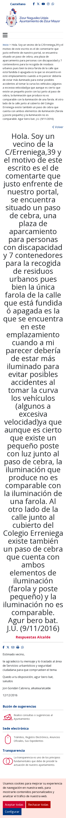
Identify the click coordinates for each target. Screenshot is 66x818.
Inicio (6, 44)
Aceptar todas (14, 805)
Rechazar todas (38, 805)
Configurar (12, 812)
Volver (58, 127)
